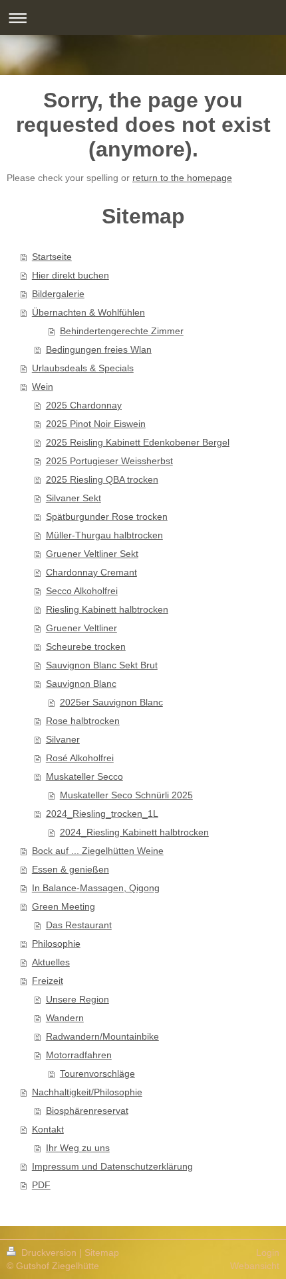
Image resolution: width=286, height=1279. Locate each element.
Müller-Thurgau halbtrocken (104, 535)
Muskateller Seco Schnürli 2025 (126, 795)
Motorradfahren (79, 1055)
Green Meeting (63, 906)
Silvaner (63, 739)
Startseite (52, 256)
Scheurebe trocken (86, 646)
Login (267, 1252)
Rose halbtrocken (83, 720)
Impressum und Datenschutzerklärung (112, 1166)
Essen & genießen (70, 869)
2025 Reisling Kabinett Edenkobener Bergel (137, 442)
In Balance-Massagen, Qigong (96, 888)
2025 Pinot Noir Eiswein (96, 423)
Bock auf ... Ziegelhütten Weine (98, 850)
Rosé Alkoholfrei (80, 758)
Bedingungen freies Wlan (99, 349)
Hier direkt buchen (70, 275)
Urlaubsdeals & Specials (83, 368)
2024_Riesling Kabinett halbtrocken (134, 832)
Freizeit (47, 980)
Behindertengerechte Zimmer (122, 331)
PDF (41, 1185)
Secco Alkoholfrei (82, 590)
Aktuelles (51, 962)
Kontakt (48, 1129)
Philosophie (56, 943)
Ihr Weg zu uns (78, 1147)
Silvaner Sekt (73, 498)
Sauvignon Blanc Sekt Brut (102, 665)
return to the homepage (182, 177)
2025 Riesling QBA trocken (102, 479)
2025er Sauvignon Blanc (111, 702)
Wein (42, 386)
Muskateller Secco (84, 776)
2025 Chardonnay (84, 405)
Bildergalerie (58, 293)
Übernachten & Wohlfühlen (88, 312)
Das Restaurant (79, 925)
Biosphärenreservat (87, 1110)
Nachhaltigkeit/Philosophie (87, 1092)
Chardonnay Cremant (91, 572)
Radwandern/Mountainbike (102, 1036)
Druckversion (49, 1252)
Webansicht (254, 1265)
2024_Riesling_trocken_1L (102, 813)
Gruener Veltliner (81, 628)
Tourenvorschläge (97, 1073)
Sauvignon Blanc (81, 683)
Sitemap (101, 1252)
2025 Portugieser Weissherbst (109, 461)
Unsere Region (77, 999)
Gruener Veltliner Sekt (92, 553)
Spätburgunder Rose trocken (107, 516)
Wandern (65, 1017)
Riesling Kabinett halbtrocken (107, 609)
